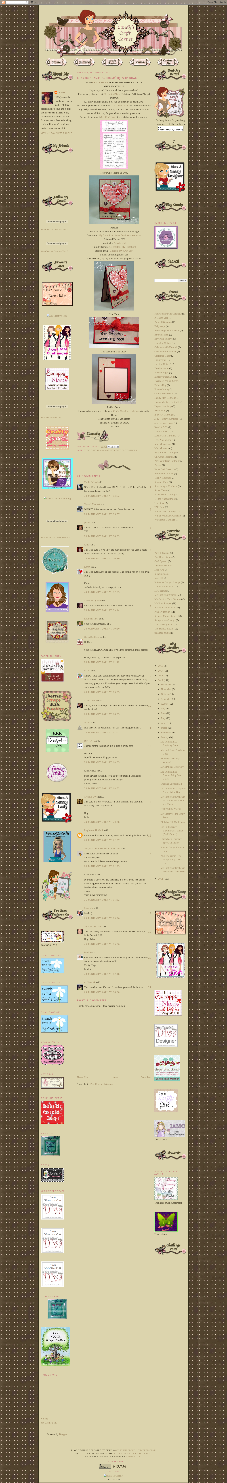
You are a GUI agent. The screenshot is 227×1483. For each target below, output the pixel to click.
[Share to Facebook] (117, 446)
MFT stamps (160, 590)
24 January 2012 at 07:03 (102, 592)
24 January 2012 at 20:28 (102, 822)
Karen (87, 567)
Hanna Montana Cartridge (167, 402)
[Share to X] (114, 446)
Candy (61, 92)
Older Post (146, 1077)
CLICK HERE (100, 82)
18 (149, 913)
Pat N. (87, 670)
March (164, 727)
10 (149, 705)
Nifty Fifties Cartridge (165, 452)
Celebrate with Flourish (165, 347)
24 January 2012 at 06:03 (102, 536)
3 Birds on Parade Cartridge (168, 313)
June (163, 713)
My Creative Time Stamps (167, 599)
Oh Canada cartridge (164, 456)
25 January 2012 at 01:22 (102, 900)
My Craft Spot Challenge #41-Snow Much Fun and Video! (172, 800)
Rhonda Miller (91, 618)
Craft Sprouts (160, 561)
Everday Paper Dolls (164, 376)
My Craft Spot (108, 117)
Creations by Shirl (93, 600)
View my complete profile (56, 133)
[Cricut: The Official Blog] (57, 498)
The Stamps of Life (163, 628)
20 (149, 957)
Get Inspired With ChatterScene (135, 1450)
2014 (161, 670)
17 (149, 879)
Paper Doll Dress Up (164, 469)
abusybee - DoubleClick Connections (102, 848)
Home (115, 1077)
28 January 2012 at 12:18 (102, 974)
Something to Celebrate (165, 486)
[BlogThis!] (111, 446)
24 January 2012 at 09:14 (102, 610)
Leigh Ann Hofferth (93, 830)
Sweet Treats (160, 490)
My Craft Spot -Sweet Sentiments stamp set (120, 235)
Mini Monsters (161, 448)
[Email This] (108, 446)
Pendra (87, 952)
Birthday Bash (161, 334)
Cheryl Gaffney (91, 637)
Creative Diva (91, 796)
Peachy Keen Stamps (164, 607)
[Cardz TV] (57, 611)
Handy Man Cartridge (165, 398)
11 (149, 727)
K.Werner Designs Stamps (167, 582)
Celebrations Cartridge (165, 351)
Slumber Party (161, 482)
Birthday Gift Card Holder (173, 822)
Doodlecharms (161, 368)
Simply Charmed (162, 477)
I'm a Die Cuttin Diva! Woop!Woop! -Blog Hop (171, 859)
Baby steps (159, 326)
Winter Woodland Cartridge (167, 515)
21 (149, 987)
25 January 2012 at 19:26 (102, 918)
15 (149, 835)
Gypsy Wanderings (163, 393)
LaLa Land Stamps (163, 586)
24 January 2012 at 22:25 (102, 866)
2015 (161, 665)
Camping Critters (162, 343)
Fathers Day (160, 385)
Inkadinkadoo (161, 574)
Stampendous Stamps (164, 620)
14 (149, 801)
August (165, 703)
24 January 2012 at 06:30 (102, 558)
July (163, 708)
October (165, 694)
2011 (161, 878)
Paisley (157, 465)
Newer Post (82, 1077)
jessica (87, 522)
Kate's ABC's (161, 427)
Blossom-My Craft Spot (121, 250)
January (165, 737)
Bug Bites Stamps (163, 557)
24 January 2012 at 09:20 (102, 628)
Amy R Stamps (161, 553)
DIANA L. (89, 741)
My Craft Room (49, 1422)
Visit (54, 229)
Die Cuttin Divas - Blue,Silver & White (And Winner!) (171, 830)
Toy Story (159, 503)
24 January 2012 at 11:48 (102, 662)
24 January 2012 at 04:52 (102, 496)
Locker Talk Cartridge (165, 435)
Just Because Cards (163, 423)
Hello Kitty (159, 410)
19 (149, 931)
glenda (87, 722)
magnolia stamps (162, 632)
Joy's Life (159, 578)
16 (149, 853)
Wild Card (159, 507)
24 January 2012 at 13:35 (102, 692)
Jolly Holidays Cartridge (166, 419)
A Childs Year (161, 318)
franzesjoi (88, 908)
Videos (44, 1418)
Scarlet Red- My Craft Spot (122, 247)
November (166, 689)
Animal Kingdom (163, 322)
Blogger (63, 1434)
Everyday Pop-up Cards (166, 381)
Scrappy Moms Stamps (165, 616)
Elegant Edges (161, 372)
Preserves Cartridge (163, 473)
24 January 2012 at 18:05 (102, 762)
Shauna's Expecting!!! (171, 783)
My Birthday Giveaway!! (172, 766)
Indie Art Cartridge (163, 414)
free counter (113, 1479)
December (166, 684)
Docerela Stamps (162, 565)
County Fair (160, 360)
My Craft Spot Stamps (123, 450)
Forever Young (161, 389)
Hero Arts (159, 569)
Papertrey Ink (120, 243)
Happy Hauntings (163, 406)
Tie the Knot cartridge (165, 499)
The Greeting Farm (163, 624)
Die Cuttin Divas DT (98, 450)
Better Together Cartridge (166, 330)
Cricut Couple (91, 700)
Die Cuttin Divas (111, 94)
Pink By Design (162, 612)
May (163, 718)
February (165, 732)
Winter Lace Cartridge (165, 511)
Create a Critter (161, 364)
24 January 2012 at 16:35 (102, 714)
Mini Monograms (162, 444)
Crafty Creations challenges (126, 411)
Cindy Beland (91, 482)
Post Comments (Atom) (101, 1084)
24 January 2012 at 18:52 (102, 788)
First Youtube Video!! (170, 809)
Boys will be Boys (163, 338)
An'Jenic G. (90, 982)
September (166, 699)
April (164, 723)
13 (149, 775)
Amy (86, 544)
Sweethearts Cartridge (165, 494)
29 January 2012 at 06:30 (102, 992)
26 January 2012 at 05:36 (102, 944)
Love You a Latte (162, 440)
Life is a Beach (161, 431)
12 (149, 746)
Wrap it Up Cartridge (164, 519)
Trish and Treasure (93, 926)
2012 (161, 680)
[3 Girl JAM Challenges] (57, 359)
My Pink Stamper (163, 603)
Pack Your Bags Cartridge (167, 461)
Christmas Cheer (162, 355)
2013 (161, 675)
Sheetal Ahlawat (92, 504)
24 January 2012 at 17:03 (102, 732)
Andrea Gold (134, 1456)
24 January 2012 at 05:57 (102, 514)
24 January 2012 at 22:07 (102, 840)
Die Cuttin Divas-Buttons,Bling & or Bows (170, 775)
